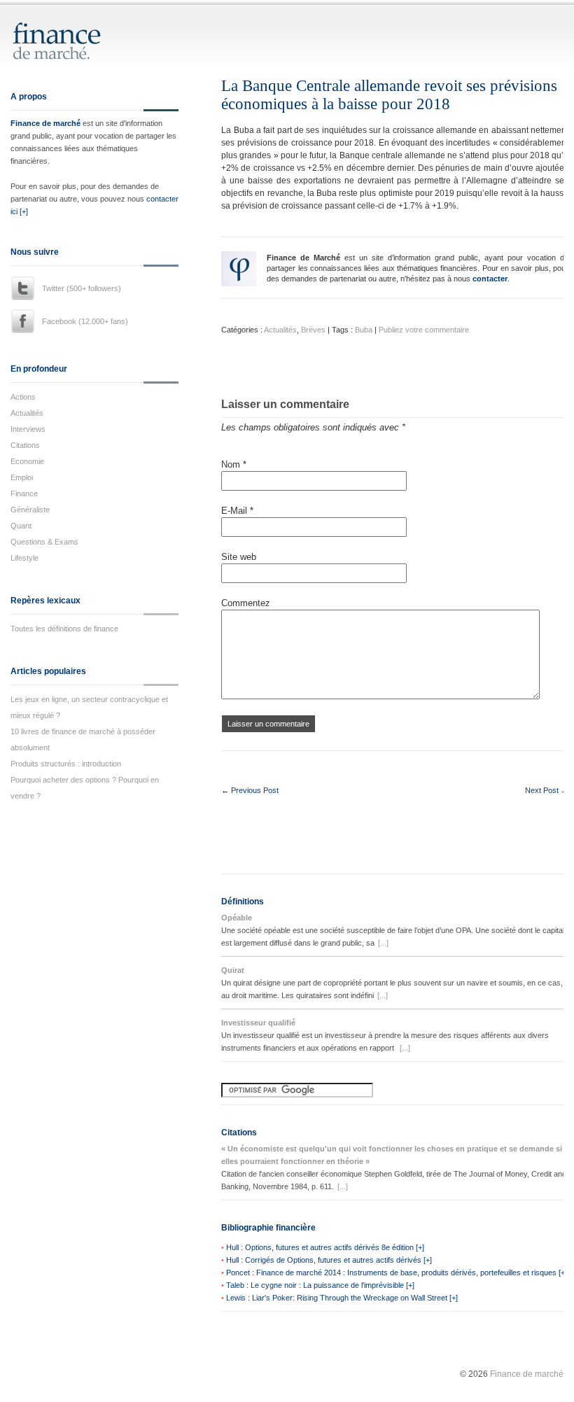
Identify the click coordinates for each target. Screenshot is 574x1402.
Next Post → (546, 790)
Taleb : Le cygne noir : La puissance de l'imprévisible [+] (320, 1285)
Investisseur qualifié (258, 1022)
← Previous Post (250, 790)
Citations (25, 445)
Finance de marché (45, 123)
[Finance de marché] (71, 53)
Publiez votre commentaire (424, 329)
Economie (27, 461)
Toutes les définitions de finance (64, 628)
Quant (20, 525)
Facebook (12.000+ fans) (85, 321)
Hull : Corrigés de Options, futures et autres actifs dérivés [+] (329, 1260)
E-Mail (237, 510)
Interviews (28, 429)
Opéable (236, 917)
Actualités (26, 413)
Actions (23, 397)
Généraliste (30, 509)
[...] (383, 943)
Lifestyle (24, 558)
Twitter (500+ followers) (81, 288)
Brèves (313, 329)
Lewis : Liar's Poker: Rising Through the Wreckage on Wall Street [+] (342, 1298)
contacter (489, 278)
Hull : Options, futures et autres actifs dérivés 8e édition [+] (325, 1247)
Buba (363, 329)
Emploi (21, 477)
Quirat (232, 970)
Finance (24, 493)
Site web (238, 557)
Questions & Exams (44, 542)
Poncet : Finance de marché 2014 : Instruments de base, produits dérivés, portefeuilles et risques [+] (396, 1272)
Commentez (245, 603)
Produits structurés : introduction (65, 763)
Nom (233, 464)
